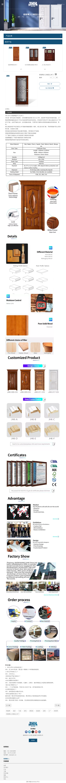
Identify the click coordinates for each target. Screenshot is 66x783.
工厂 (49, 711)
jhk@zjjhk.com (12, 755)
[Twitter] (33, 732)
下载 (5, 771)
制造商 (8, 711)
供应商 (56, 711)
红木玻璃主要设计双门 (31, 64)
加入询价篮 (49, 88)
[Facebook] (26, 732)
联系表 (33, 740)
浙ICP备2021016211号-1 (33, 781)
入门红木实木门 (46, 64)
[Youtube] (36, 732)
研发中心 (6, 777)
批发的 (38, 711)
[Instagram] (39, 732)
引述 (20, 711)
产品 (5, 769)
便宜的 (31, 711)
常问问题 (6, 773)
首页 (5, 765)
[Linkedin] (29, 732)
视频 (5, 775)
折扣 (25, 711)
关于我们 (6, 767)
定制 (44, 711)
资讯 (5, 779)
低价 (14, 711)
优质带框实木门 (12, 64)
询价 (48, 84)
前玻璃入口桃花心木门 (12, 714)
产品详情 (9, 112)
